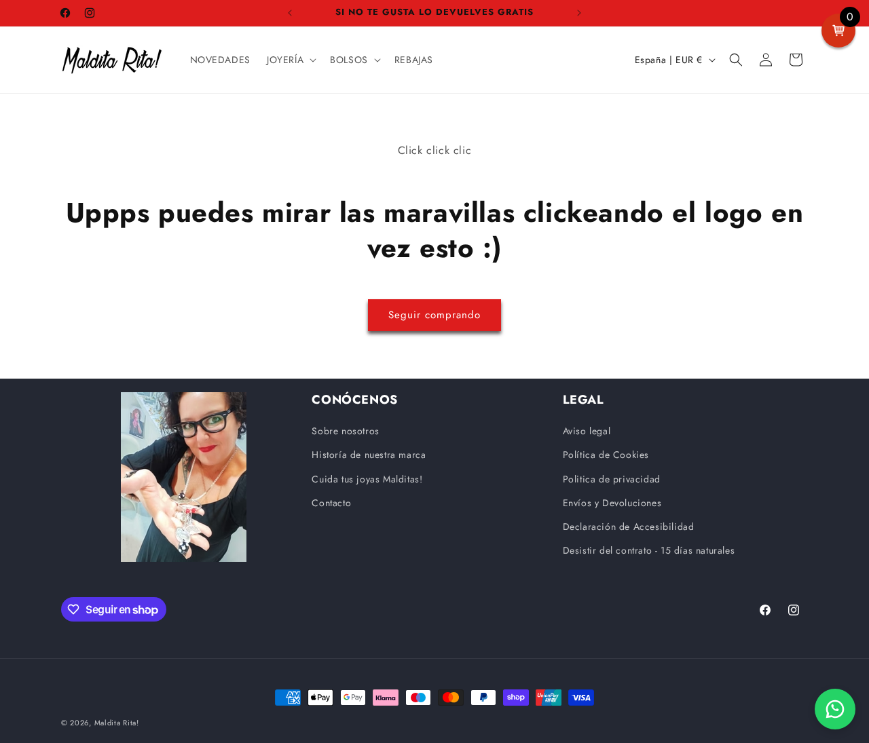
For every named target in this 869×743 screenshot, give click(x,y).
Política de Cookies (606, 454)
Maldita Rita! (116, 722)
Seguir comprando (434, 314)
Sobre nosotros (345, 431)
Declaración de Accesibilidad (629, 526)
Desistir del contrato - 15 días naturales (649, 550)
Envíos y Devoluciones (612, 503)
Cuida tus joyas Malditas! (367, 479)
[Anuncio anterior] (290, 13)
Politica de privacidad (612, 479)
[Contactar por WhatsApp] (835, 709)
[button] (290, 59)
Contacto (331, 503)
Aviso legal (587, 431)
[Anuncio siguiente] (579, 13)
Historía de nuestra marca (369, 454)
